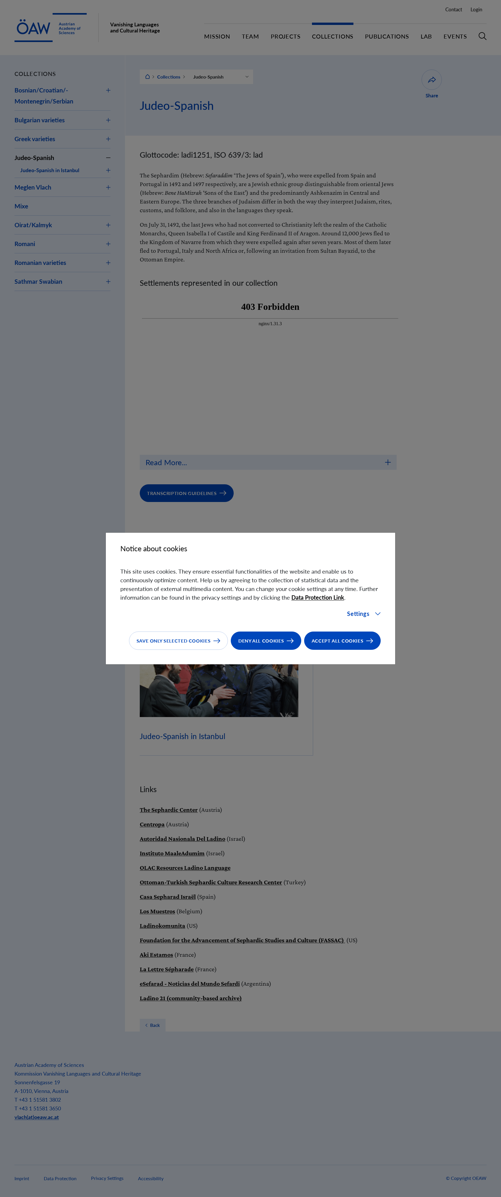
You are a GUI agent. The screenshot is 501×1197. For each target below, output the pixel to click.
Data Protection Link (317, 597)
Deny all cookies (261, 640)
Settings (358, 613)
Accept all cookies (338, 640)
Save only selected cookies (174, 640)
